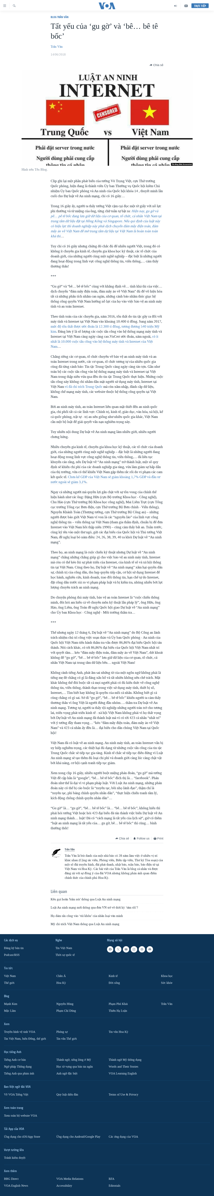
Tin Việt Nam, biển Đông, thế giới (25, 1039)
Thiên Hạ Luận (118, 1011)
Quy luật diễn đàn (67, 1095)
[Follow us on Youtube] (126, 949)
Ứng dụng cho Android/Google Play (78, 1137)
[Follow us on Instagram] (134, 949)
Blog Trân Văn (60, 17)
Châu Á (61, 976)
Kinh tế (113, 976)
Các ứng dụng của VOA (123, 1137)
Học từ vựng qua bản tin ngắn (74, 1067)
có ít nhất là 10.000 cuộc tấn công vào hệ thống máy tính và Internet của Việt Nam (104, 341)
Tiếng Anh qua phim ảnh (19, 1073)
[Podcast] (142, 949)
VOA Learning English (123, 1073)
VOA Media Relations (69, 1179)
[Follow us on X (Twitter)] (118, 949)
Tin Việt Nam (64, 948)
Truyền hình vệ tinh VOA (19, 1032)
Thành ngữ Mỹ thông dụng (125, 1060)
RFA (111, 1179)
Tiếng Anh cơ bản (15, 1060)
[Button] (156, 65)
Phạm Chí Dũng (66, 1011)
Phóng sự (62, 1032)
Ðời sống (114, 983)
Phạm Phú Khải (118, 1004)
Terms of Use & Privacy (123, 1095)
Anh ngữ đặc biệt (66, 1073)
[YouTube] (186, 6)
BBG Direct (11, 1179)
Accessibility (64, 1186)
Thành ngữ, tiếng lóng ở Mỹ (73, 1060)
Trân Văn (57, 47)
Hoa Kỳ (61, 983)
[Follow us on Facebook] (110, 949)
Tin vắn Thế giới (66, 1039)
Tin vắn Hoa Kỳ (118, 1032)
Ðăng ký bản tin (14, 948)
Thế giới (9, 983)
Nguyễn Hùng (64, 1004)
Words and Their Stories (123, 1067)
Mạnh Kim (10, 1004)
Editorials (114, 1186)
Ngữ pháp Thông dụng (18, 1067)
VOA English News (16, 1186)
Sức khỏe (166, 983)
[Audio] (176, 6)
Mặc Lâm (10, 1011)
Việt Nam (10, 976)
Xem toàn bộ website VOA (20, 1116)
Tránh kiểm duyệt (14, 1158)
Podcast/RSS (12, 955)
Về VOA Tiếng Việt (16, 1095)
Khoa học (167, 976)
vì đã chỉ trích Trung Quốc (83, 386)
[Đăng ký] (150, 949)
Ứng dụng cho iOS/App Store (22, 1137)
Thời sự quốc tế (65, 955)
